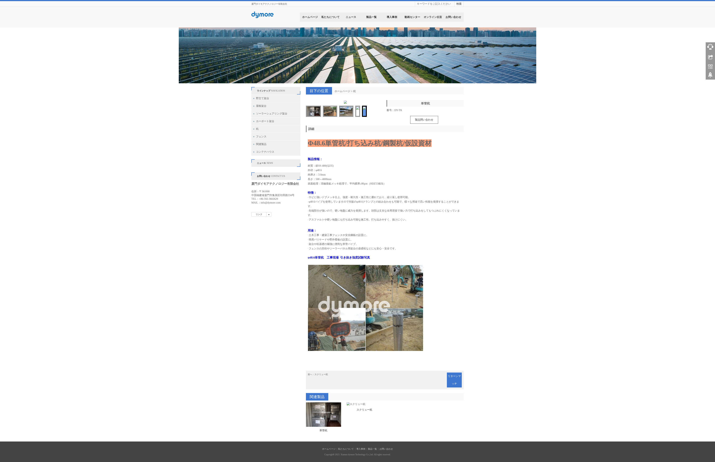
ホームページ (310, 17)
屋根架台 (261, 106)
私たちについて (330, 17)
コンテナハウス (265, 151)
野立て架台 (262, 98)
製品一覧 (371, 17)
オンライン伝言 (433, 17)
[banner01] (357, 55)
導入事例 (392, 17)
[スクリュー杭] (364, 449)
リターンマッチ (454, 425)
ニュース (351, 17)
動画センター (412, 17)
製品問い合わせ (424, 119)
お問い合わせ (453, 17)
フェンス (261, 136)
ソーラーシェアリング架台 (271, 113)
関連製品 (261, 144)
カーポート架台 (265, 121)
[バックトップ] (710, 76)
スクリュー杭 (321, 419)
